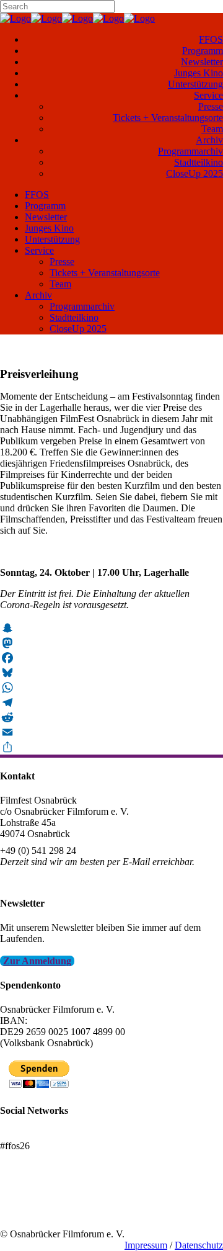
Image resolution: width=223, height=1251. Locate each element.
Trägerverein (25, 1211)
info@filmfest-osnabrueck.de (56, 878)
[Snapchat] (111, 628)
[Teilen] (111, 747)
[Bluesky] (111, 672)
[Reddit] (111, 717)
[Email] (111, 732)
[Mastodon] (111, 642)
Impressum (146, 1245)
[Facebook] (111, 657)
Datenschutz (199, 1245)
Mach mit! (20, 1200)
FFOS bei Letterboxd (42, 1134)
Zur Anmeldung (37, 961)
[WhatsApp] (111, 687)
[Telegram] (111, 702)
